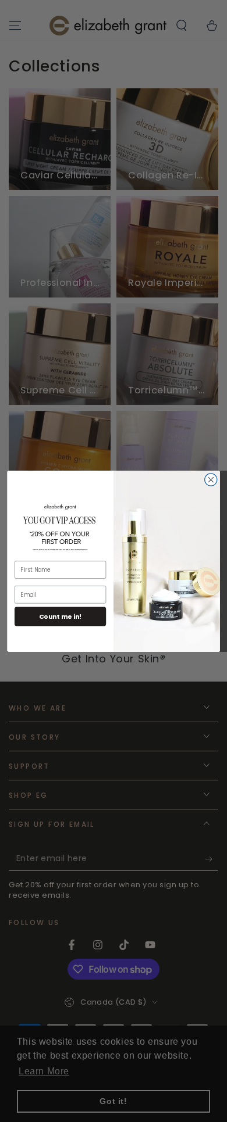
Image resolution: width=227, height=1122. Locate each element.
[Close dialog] (211, 479)
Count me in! (60, 616)
